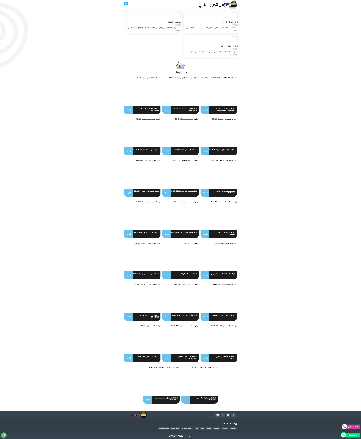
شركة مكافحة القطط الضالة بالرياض (222, 274)
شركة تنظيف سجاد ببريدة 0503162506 (184, 232)
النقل (196, 428)
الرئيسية (217, 4)
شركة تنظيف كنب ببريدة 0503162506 (222, 315)
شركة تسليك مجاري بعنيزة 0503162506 (222, 150)
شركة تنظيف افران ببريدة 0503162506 (146, 191)
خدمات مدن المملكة (188, 4)
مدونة (199, 4)
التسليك (216, 428)
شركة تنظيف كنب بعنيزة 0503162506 (184, 150)
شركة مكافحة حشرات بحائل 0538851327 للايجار (187, 357)
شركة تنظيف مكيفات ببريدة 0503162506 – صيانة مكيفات (225, 109)
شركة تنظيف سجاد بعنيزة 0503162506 (146, 150)
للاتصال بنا (176, 4)
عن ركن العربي (208, 4)
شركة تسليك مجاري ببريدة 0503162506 (184, 191)
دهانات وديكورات (187, 428)
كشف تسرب (175, 428)
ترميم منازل (225, 428)
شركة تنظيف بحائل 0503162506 (148, 356)
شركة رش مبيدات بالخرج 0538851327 (184, 315)
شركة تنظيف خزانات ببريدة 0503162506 (146, 274)
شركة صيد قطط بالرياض (188, 274)
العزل (202, 428)
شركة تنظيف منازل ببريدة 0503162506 (146, 232)
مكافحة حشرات (164, 428)
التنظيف (209, 428)
